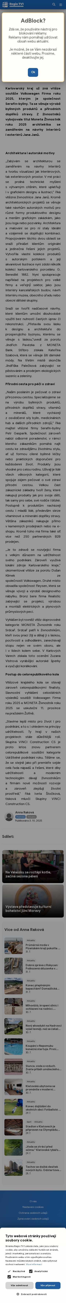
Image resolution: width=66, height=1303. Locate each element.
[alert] (33, 1265)
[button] (33, 1294)
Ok (33, 72)
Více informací (34, 1264)
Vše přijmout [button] (48, 1285)
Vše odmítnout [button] (19, 1285)
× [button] (61, 1231)
